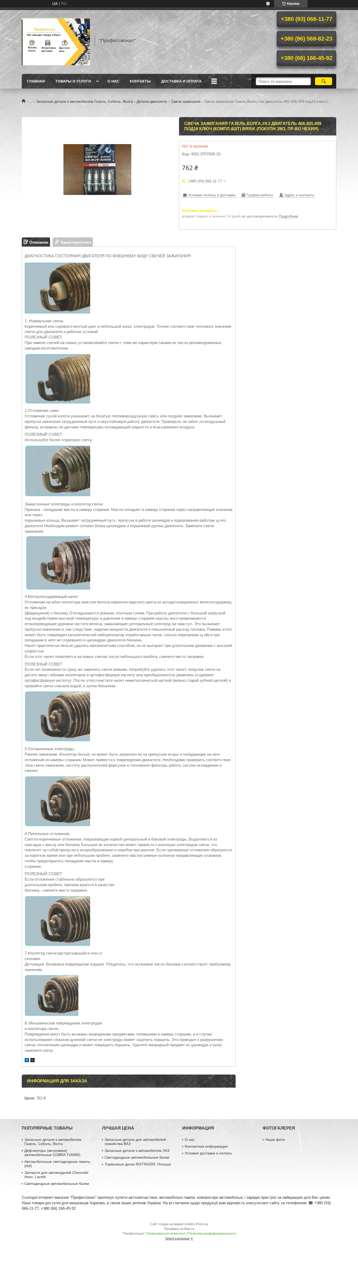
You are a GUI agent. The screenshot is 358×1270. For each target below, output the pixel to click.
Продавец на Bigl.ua (179, 1229)
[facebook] (27, 1061)
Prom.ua (202, 1224)
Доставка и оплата (181, 81)
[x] (32, 1061)
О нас (113, 81)
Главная (36, 81)
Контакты (140, 81)
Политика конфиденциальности (212, 1233)
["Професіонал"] (56, 40)
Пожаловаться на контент (166, 1233)
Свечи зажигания (185, 101)
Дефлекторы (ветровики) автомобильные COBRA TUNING (52, 1152)
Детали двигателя (152, 101)
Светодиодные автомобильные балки (56, 1183)
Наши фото (275, 1139)
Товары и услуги (73, 81)
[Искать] (323, 81)
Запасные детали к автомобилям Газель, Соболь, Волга (84, 101)
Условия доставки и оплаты (208, 1153)
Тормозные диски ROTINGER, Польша (138, 1164)
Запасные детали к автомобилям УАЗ (137, 1150)
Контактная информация (206, 1146)
